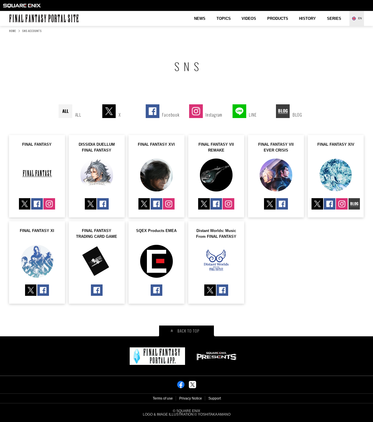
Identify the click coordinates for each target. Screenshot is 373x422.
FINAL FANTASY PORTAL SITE (12, 14)
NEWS (199, 18)
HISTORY (307, 18)
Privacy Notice (190, 398)
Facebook (37, 204)
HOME (12, 31)
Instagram (49, 204)
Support (214, 398)
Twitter (24, 204)
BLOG (354, 204)
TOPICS (224, 18)
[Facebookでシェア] (180, 386)
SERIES (334, 18)
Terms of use (163, 398)
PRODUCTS (277, 18)
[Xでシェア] (192, 386)
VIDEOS (249, 18)
